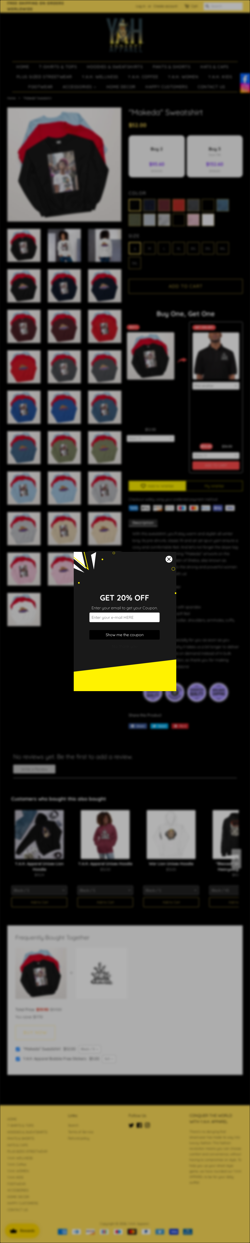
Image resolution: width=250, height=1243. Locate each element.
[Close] (169, 559)
